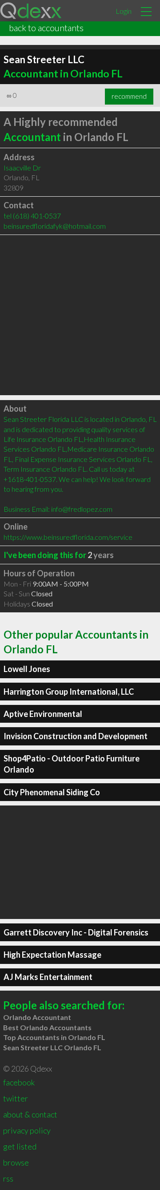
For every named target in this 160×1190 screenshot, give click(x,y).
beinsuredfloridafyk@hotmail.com (55, 226)
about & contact (30, 1114)
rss (8, 1178)
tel (32, 215)
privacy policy (27, 1130)
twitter (15, 1098)
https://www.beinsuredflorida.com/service (68, 537)
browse (16, 1162)
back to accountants (46, 27)
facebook (19, 1082)
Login (124, 11)
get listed (19, 1146)
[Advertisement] (80, 315)
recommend (129, 96)
